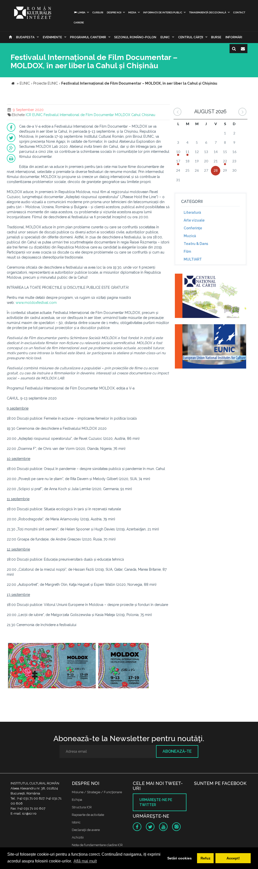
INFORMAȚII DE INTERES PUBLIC (162, 12)
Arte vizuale (194, 220)
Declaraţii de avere (86, 830)
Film (187, 251)
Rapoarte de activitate (88, 815)
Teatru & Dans (196, 244)
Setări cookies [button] (179, 858)
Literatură (192, 212)
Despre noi (114, 12)
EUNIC (165, 37)
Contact (239, 12)
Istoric (76, 822)
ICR (28, 115)
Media (132, 12)
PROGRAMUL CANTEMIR (88, 37)
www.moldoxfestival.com (36, 303)
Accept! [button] (233, 858)
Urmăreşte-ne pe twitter (155, 802)
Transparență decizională (207, 12)
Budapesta (25, 37)
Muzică (190, 236)
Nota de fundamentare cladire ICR (97, 845)
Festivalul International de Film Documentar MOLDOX (87, 115)
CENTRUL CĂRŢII (190, 37)
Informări (233, 37)
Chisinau (148, 115)
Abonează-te (177, 751)
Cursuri (97, 12)
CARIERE (79, 22)
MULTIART (193, 259)
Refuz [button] (205, 858)
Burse (216, 37)
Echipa (77, 800)
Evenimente (52, 37)
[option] (52, 666)
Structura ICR (82, 807)
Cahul (136, 115)
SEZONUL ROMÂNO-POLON (135, 37)
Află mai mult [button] (85, 861)
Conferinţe (193, 228)
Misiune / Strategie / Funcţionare (97, 792)
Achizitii (78, 837)
